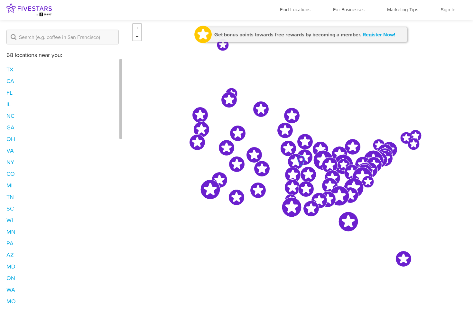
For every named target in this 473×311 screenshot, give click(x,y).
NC (10, 115)
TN (10, 197)
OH (10, 139)
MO (11, 301)
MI (9, 185)
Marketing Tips (402, 9)
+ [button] (137, 28)
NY (10, 162)
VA (10, 150)
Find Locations (295, 9)
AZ (10, 254)
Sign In (448, 9)
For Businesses (349, 9)
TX (10, 69)
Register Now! (379, 34)
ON (10, 278)
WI (9, 220)
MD (10, 266)
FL (9, 92)
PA (10, 243)
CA (10, 81)
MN (10, 231)
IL (8, 104)
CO (10, 173)
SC (10, 208)
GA (10, 127)
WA (10, 289)
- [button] (137, 36)
